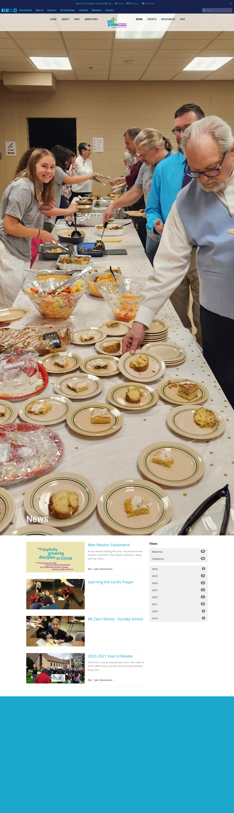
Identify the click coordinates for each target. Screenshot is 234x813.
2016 (178, 618)
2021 (178, 604)
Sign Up (39, 10)
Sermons (51, 10)
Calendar (83, 10)
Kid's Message (67, 10)
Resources (168, 19)
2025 (178, 575)
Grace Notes (25, 10)
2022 (178, 597)
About (65, 19)
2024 (178, 583)
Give (182, 19)
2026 (178, 568)
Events (151, 19)
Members (96, 10)
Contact (109, 10)
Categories (178, 558)
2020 (178, 611)
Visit (77, 19)
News (139, 19)
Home (53, 19)
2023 (178, 590)
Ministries (91, 19)
